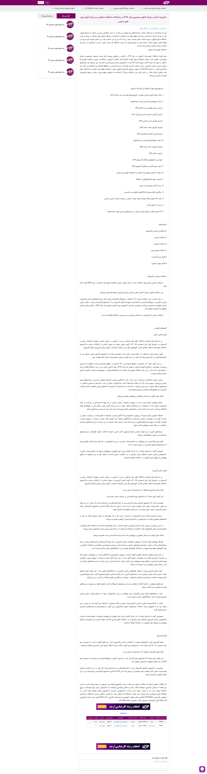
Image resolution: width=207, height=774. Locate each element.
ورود (47, 2)
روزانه (152, 721)
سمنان (133, 721)
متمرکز (123, 713)
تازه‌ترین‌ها (66, 15)
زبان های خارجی (154, 28)
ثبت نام (41, 2)
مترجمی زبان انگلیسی (120, 721)
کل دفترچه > (162, 28)
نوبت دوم (152, 725)
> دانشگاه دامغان (144, 28)
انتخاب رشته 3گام (163, 2)
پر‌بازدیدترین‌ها (47, 15)
